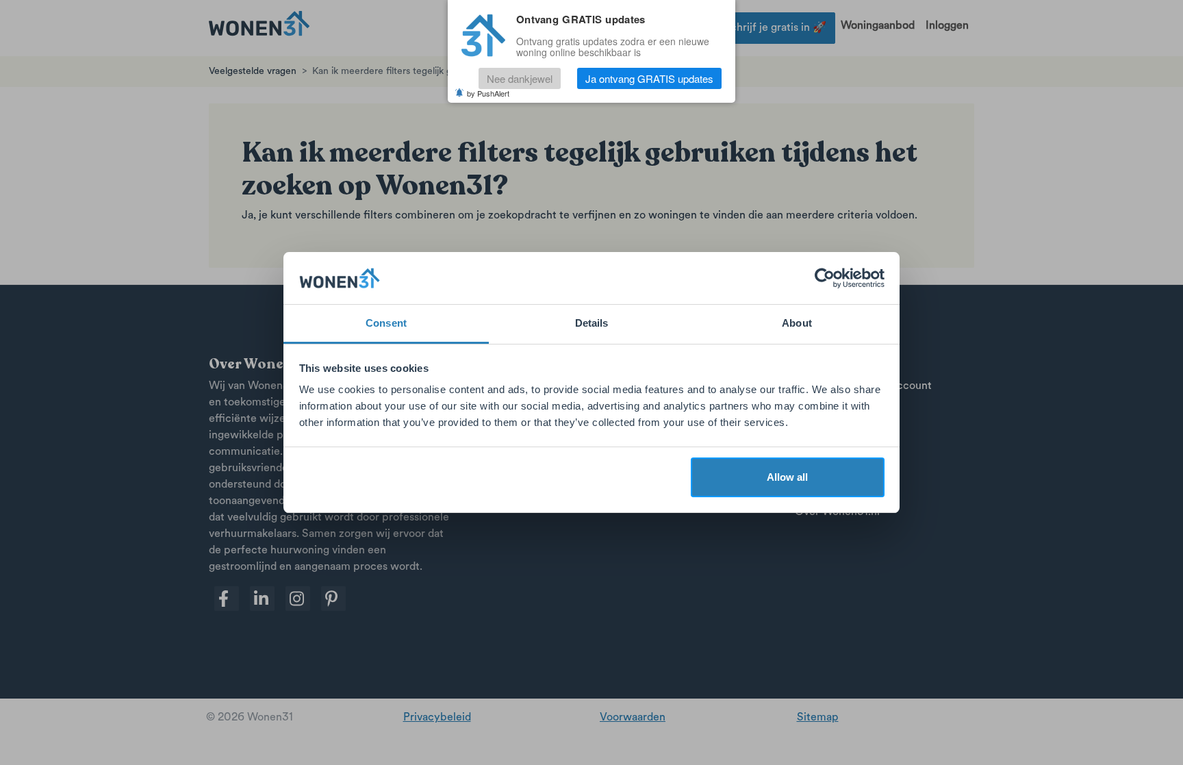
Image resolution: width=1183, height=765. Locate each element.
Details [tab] (592, 323)
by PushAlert (488, 93)
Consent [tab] (386, 323)
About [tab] (797, 323)
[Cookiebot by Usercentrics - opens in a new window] (825, 278)
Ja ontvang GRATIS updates (649, 78)
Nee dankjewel (519, 78)
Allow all (787, 477)
